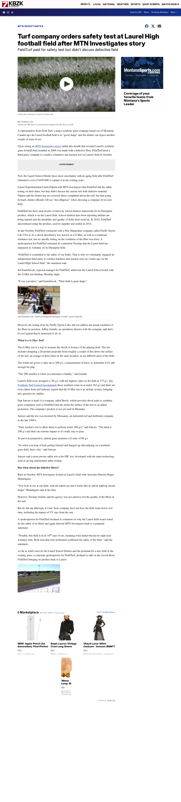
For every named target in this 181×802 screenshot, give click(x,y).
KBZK (13, 12)
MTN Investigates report (48, 146)
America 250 (135, 12)
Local (97, 4)
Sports (135, 4)
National (109, 4)
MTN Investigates (30, 26)
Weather (123, 4)
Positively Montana (159, 12)
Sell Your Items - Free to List (52, 613)
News (146, 12)
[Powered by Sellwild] (111, 701)
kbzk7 (5, 12)
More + (174, 12)
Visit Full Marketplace (106, 612)
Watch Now (169, 4)
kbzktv (8, 12)
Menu (84, 4)
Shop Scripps (151, 4)
